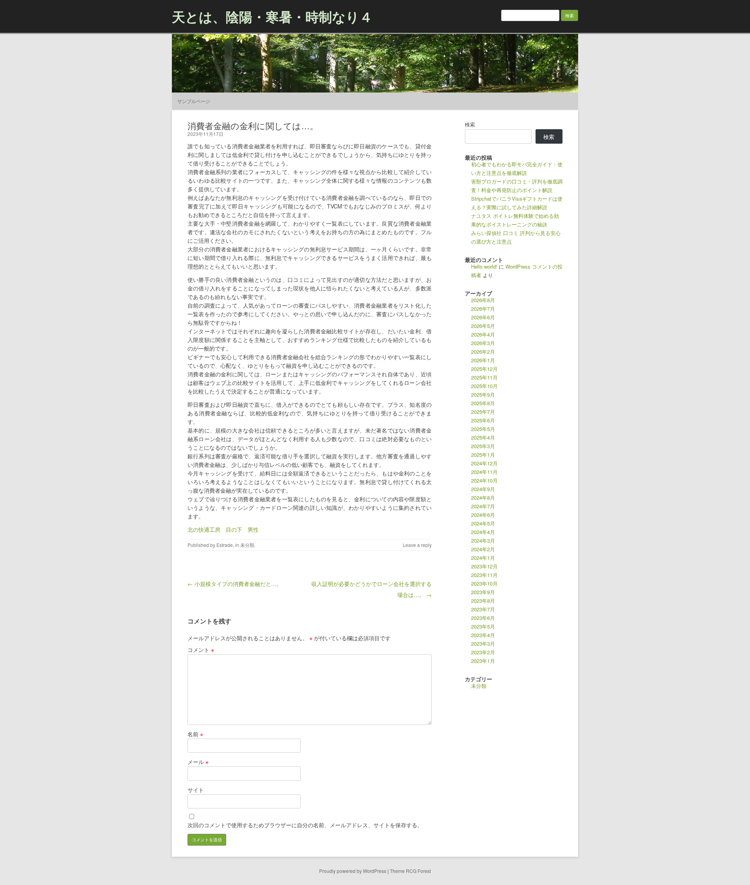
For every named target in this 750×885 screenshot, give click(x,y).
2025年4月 (483, 437)
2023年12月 (484, 566)
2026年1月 (483, 360)
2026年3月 (483, 343)
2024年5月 (483, 523)
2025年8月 (483, 403)
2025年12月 (484, 368)
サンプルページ (193, 101)
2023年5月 (483, 626)
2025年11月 (484, 377)
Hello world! (484, 266)
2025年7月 (483, 411)
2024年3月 (483, 540)
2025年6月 (483, 420)
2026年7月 (483, 308)
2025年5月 (483, 429)
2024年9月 (483, 489)
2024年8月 (483, 497)
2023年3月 (483, 643)
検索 (470, 124)
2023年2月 (483, 652)
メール (198, 762)
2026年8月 (483, 300)
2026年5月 (483, 325)
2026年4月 (483, 334)
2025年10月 (484, 386)
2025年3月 (483, 446)
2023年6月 (483, 617)
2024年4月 (483, 532)
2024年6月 (483, 514)
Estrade (224, 544)
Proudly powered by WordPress (352, 870)
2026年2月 (483, 351)
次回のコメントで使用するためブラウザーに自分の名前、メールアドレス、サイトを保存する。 (305, 825)
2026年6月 (483, 317)
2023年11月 (484, 575)
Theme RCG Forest (410, 870)
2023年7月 (483, 609)
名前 (195, 734)
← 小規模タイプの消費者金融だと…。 (235, 584)
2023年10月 (484, 583)
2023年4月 (483, 635)
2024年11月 (484, 471)
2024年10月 (484, 480)
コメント (201, 650)
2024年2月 (483, 549)
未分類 (247, 544)
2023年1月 (483, 660)
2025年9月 (483, 394)
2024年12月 (484, 463)
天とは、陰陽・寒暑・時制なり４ (272, 16)
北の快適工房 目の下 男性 (223, 529)
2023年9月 (483, 592)
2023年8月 (483, 600)
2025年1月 (483, 454)
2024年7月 (483, 506)
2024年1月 (483, 557)
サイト (196, 790)
